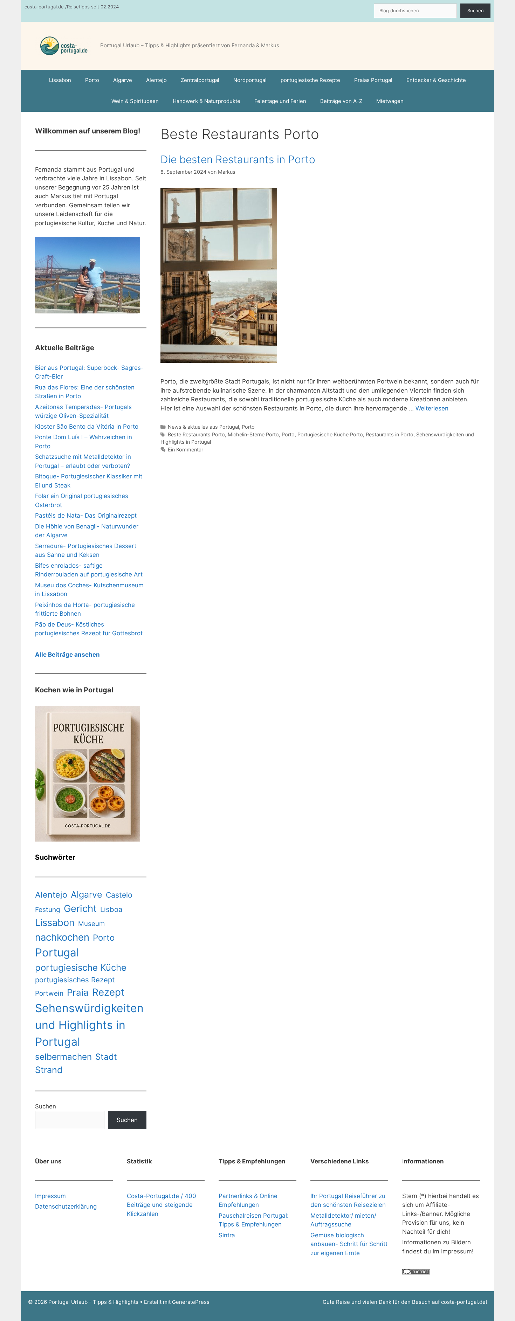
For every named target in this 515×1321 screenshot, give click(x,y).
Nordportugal (250, 80)
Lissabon (60, 80)
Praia (78, 992)
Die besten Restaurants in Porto (237, 159)
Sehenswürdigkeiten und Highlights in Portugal (89, 1025)
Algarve (122, 80)
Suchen (475, 10)
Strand (49, 1069)
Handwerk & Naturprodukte (206, 101)
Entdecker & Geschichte (436, 80)
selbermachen (63, 1056)
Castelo (119, 895)
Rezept (108, 992)
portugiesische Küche (80, 967)
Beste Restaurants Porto (196, 434)
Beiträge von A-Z (341, 101)
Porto (92, 80)
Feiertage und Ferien (280, 101)
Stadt (106, 1057)
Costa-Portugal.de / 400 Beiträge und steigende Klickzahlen (161, 1204)
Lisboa (111, 909)
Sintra (227, 1235)
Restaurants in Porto (389, 434)
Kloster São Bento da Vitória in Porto (86, 426)
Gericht (80, 908)
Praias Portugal (373, 80)
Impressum (50, 1195)
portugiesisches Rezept (75, 979)
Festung (47, 910)
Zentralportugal (200, 80)
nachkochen (62, 937)
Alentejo (156, 80)
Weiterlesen (432, 408)
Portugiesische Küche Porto (330, 434)
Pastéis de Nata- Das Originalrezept (86, 515)
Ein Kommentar (185, 449)
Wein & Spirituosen (135, 101)
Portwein (49, 993)
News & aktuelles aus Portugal (203, 427)
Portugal (57, 952)
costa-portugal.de (463, 1302)
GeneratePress (191, 1302)
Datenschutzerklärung (66, 1206)
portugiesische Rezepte (310, 80)
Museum (91, 924)
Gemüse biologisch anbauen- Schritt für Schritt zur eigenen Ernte (348, 1244)
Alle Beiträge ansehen (67, 654)
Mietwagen (390, 101)
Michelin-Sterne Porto (253, 434)
